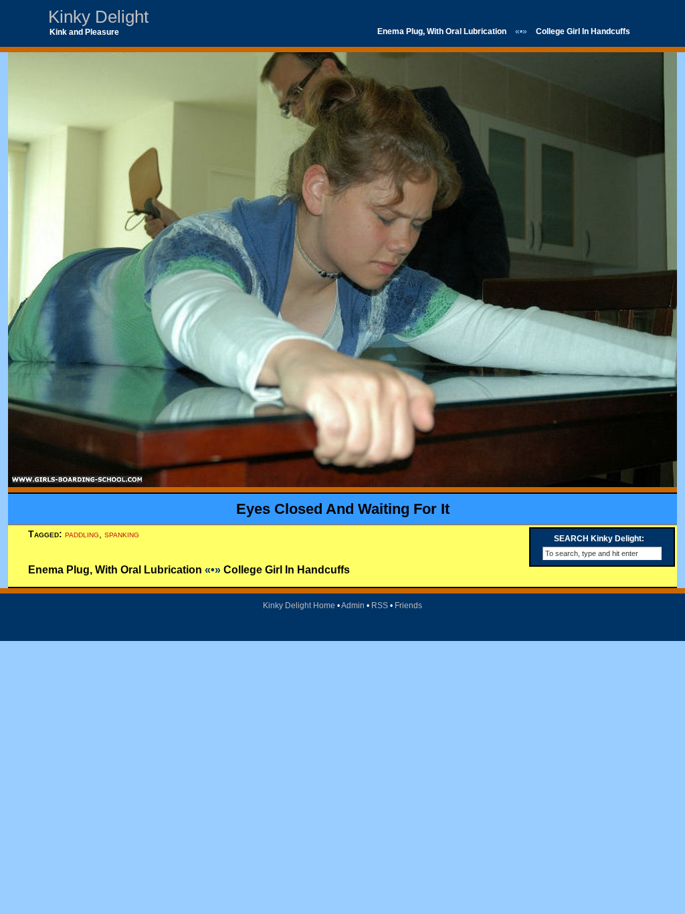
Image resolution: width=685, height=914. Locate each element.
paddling (82, 534)
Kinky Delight (98, 17)
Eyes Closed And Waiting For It (343, 508)
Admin (353, 605)
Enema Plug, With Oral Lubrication (441, 31)
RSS (379, 605)
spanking (121, 534)
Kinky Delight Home (299, 605)
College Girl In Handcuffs (583, 31)
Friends (408, 605)
